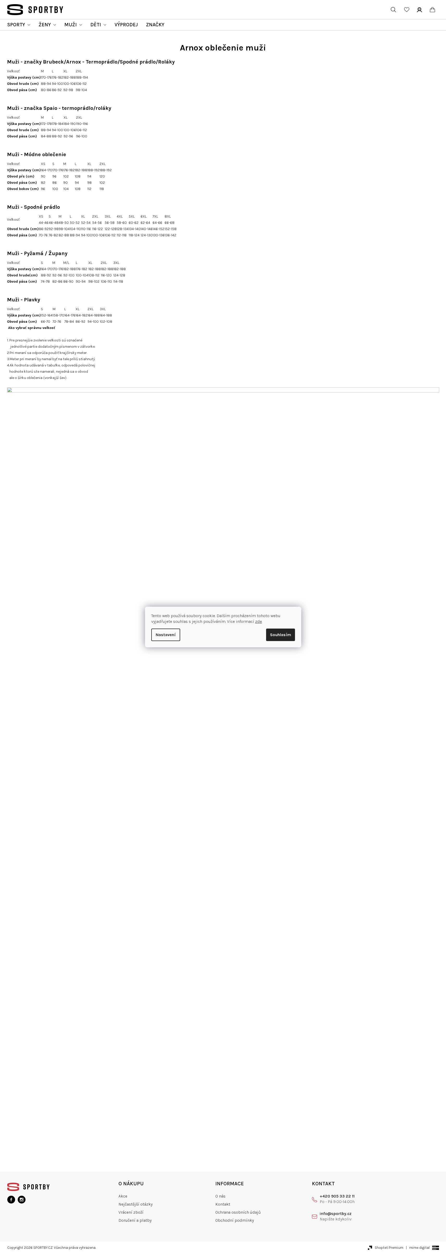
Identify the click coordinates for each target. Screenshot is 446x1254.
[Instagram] (22, 1200)
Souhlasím (280, 634)
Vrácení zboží (130, 1212)
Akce (122, 1196)
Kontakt (222, 1204)
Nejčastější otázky (135, 1204)
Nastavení (166, 634)
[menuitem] (18, 24)
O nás (220, 1196)
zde (258, 621)
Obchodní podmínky (234, 1220)
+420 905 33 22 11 (337, 1196)
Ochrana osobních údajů (238, 1212)
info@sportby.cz (335, 1213)
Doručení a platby (135, 1220)
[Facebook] (11, 1200)
